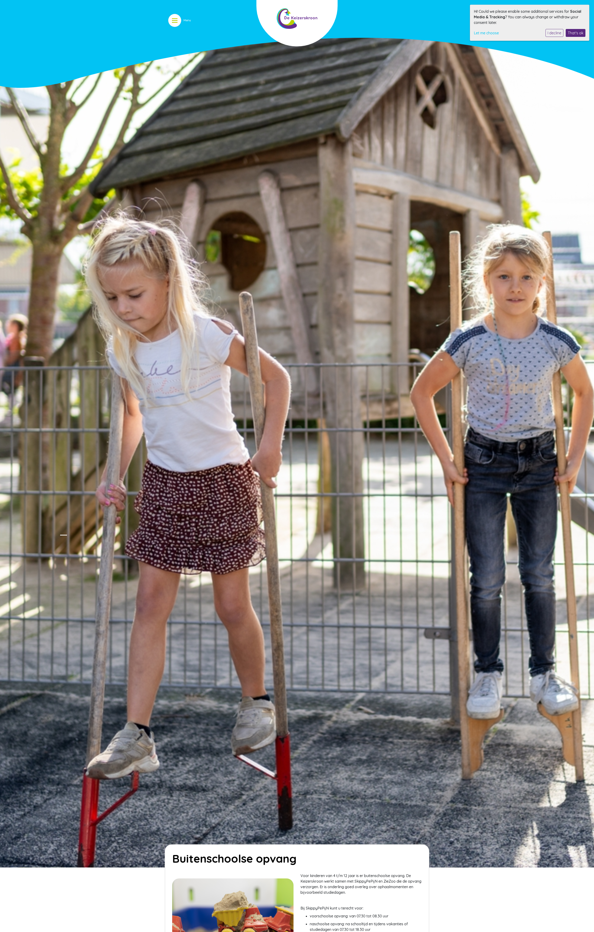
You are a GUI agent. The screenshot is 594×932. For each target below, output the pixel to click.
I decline (554, 33)
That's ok (575, 33)
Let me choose (486, 33)
